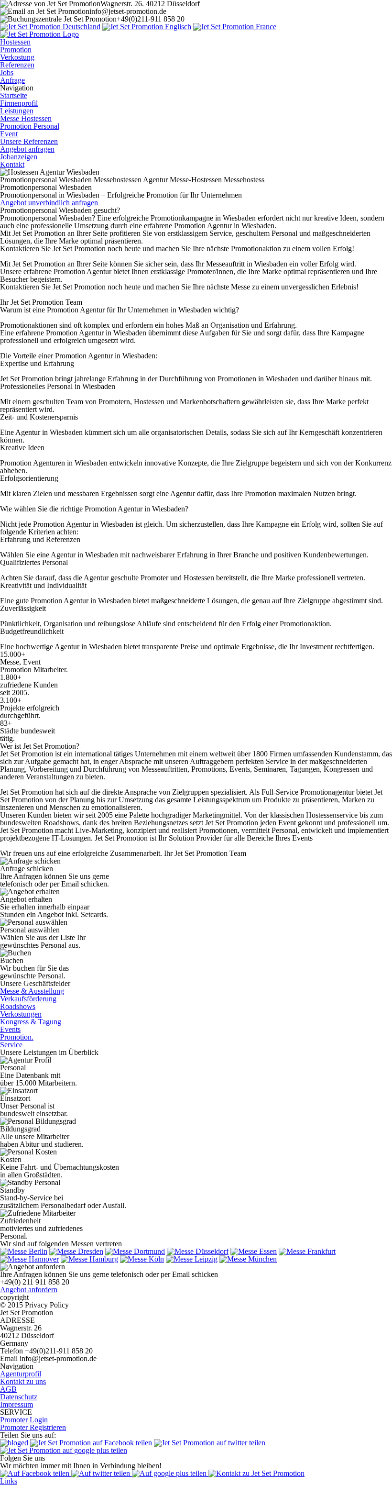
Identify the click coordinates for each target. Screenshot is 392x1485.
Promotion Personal (29, 126)
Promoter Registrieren (33, 1427)
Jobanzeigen (18, 157)
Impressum (16, 1404)
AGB (8, 1389)
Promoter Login (24, 1420)
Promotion (16, 49)
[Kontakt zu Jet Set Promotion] (256, 1473)
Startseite (13, 95)
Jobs (6, 72)
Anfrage (12, 80)
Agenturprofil (20, 1374)
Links (8, 1481)
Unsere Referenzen (29, 141)
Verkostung (17, 57)
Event (9, 134)
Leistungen (16, 111)
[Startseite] (50, 26)
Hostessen (15, 42)
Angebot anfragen (27, 149)
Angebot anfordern (28, 1290)
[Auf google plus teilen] (170, 1473)
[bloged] (14, 1443)
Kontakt (12, 164)
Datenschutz (18, 1397)
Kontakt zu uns (23, 1381)
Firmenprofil (19, 103)
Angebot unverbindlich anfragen (49, 203)
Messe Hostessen (26, 118)
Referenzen (17, 65)
